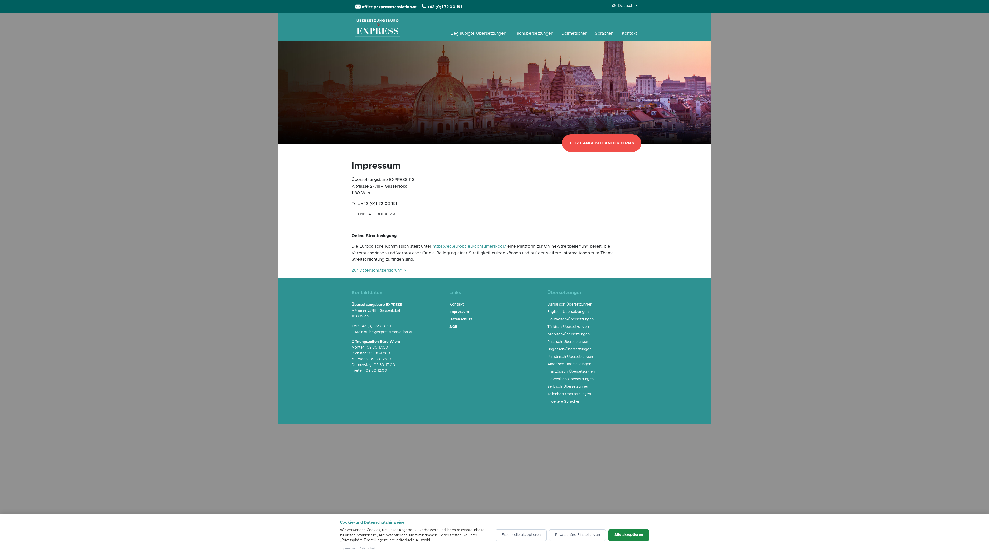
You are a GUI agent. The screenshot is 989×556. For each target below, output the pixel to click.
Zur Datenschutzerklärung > (379, 270)
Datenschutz (368, 548)
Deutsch (625, 6)
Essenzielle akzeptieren (521, 535)
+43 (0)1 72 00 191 (444, 7)
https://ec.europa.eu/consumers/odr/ (469, 246)
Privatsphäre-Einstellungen (577, 535)
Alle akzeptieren (628, 535)
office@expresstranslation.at (389, 7)
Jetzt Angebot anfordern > (601, 143)
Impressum (347, 548)
